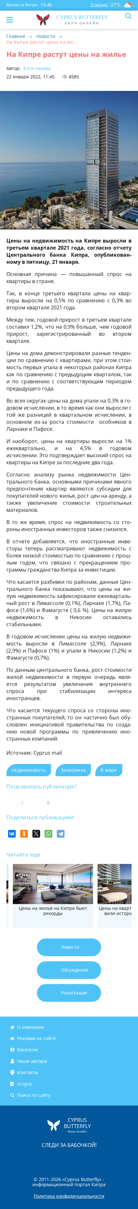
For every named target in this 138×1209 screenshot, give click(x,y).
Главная (15, 36)
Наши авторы (32, 1061)
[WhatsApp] (48, 833)
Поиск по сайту (33, 1095)
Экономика (73, 770)
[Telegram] (60, 833)
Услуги (24, 1084)
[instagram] (47, 1159)
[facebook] (32, 1159)
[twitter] (62, 1159)
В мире (108, 770)
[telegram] (77, 1159)
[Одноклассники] (24, 833)
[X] (36, 833)
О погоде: (99, 4)
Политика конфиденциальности (69, 1196)
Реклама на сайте (36, 1038)
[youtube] (106, 1159)
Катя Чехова (36, 68)
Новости (45, 36)
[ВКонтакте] (11, 833)
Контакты (27, 1072)
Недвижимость (29, 770)
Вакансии (27, 1050)
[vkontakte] (91, 1159)
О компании (30, 1027)
